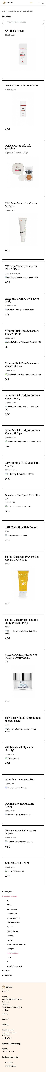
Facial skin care (12, 931)
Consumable (11, 962)
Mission (4, 996)
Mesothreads (12, 914)
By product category (9, 896)
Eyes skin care (12, 927)
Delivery (4, 1049)
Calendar (5, 1019)
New (8, 901)
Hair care (10, 940)
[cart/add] (6, 134)
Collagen (10, 949)
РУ (35, 3)
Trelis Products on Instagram (12, 1007)
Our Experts (6, 1002)
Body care (10, 936)
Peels (9, 958)
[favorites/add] (39, 74)
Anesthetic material (14, 966)
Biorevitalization (13, 918)
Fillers (9, 905)
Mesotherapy (12, 909)
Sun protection (12, 953)
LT (39, 3)
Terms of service (8, 1051)
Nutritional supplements (16, 944)
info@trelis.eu (10, 1066)
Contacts (5, 1004)
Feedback (5, 1010)
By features (6, 971)
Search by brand (8, 892)
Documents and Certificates (12, 999)
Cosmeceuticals (13, 922)
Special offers (7, 975)
